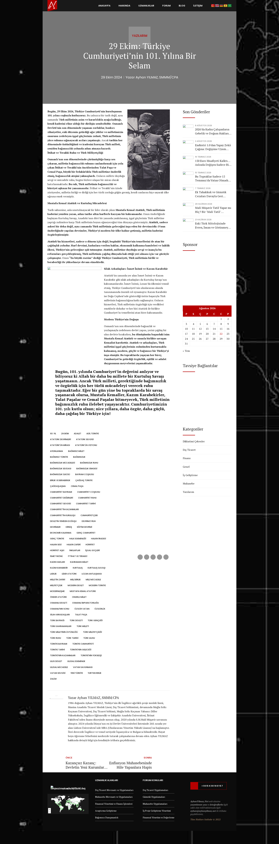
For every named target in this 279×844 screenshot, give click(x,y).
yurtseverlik (94, 673)
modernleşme (57, 591)
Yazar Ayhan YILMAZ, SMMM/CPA (152, 77)
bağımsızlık (79, 457)
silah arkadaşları (60, 614)
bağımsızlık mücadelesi (62, 462)
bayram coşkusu (84, 474)
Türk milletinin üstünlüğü (64, 632)
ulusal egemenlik (76, 661)
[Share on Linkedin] (153, 557)
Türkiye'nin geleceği (80, 649)
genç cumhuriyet (86, 532)
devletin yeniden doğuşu (63, 521)
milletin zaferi (57, 579)
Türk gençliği (95, 620)
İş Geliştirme (190, 475)
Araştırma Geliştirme (106, 810)
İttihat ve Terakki (77, 556)
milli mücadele (93, 579)
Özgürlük (99, 608)
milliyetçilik (56, 585)
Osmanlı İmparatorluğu (85, 602)
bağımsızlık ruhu (89, 462)
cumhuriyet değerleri (61, 497)
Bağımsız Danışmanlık (106, 817)
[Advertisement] (207, 275)
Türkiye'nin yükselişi (91, 655)
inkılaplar (74, 550)
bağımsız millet (76, 451)
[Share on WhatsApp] (166, 557)
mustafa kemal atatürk (83, 591)
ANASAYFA (104, 5)
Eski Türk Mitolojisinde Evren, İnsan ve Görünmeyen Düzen (213, 225)
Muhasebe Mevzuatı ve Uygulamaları (114, 796)
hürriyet (90, 544)
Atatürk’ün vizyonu (86, 445)
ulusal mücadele (59, 667)
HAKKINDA (124, 5)
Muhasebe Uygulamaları (155, 803)
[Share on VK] (159, 557)
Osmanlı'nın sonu (59, 608)
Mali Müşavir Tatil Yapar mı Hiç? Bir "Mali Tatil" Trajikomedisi (213, 210)
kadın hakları (57, 562)
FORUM (166, 5)
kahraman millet (79, 562)
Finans (187, 458)
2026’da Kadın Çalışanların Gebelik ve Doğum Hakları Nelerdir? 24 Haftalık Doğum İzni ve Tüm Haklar (212, 131)
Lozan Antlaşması (92, 573)
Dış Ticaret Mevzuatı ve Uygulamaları (114, 790)
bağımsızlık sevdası (60, 468)
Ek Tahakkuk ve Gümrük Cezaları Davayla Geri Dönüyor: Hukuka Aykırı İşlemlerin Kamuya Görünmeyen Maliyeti (210, 194)
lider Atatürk (69, 573)
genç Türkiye (57, 538)
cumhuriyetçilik (89, 515)
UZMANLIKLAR (146, 5)
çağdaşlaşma (58, 486)
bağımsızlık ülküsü (60, 474)
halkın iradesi (98, 538)
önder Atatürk (58, 597)
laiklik (53, 573)
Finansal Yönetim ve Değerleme (158, 817)
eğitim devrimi (84, 527)
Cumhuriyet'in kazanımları (64, 509)
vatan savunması (82, 667)
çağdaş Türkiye (83, 480)
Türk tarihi (72, 638)
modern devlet (76, 585)
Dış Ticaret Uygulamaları (155, 790)
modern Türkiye (97, 585)
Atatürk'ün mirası (60, 445)
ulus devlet (56, 661)
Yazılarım (139, 36)
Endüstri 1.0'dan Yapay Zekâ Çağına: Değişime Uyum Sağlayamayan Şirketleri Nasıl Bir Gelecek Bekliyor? (213, 147)
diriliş (69, 527)
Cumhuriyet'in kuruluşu (62, 515)
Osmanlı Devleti (58, 602)
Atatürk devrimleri (60, 439)
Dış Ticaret (189, 450)
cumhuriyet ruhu (87, 497)
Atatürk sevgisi (84, 439)
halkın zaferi (73, 544)
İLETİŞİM (197, 5)
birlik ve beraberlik (60, 480)
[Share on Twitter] (146, 557)
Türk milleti (83, 626)
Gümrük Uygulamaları (154, 796)
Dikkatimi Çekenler (194, 441)
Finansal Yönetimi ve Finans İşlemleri (113, 803)
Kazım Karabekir (59, 567)
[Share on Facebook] (140, 557)
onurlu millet (79, 597)
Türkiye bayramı (58, 643)
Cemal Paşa (77, 486)
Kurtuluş (78, 567)
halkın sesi (56, 544)
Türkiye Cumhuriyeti (82, 643)
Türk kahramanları (60, 626)
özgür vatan (81, 608)
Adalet (77, 433)
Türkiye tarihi (57, 649)
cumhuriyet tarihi (85, 503)
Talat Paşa (81, 614)
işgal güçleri (92, 550)
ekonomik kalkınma (60, 532)
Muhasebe (188, 483)
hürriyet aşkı (57, 550)
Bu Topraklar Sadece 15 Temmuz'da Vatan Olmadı (211, 178)
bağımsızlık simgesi (86, 468)
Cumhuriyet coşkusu (88, 492)
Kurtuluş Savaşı (96, 567)
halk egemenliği (77, 538)
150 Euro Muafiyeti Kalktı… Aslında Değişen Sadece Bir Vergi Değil (212, 163)
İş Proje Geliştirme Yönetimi (157, 810)
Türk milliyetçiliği (92, 632)
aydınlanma (56, 451)
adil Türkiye (92, 433)
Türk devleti (76, 620)
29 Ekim (65, 433)
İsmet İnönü (56, 556)
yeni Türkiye (77, 673)
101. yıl (53, 433)
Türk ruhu (55, 638)
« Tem (186, 351)
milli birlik (75, 579)
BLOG (182, 5)
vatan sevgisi (57, 673)
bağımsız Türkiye (59, 457)
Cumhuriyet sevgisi (60, 503)
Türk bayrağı (57, 620)
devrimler (55, 527)
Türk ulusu (89, 638)
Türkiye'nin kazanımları (62, 655)
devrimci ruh (89, 521)
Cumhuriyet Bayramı (61, 492)
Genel (186, 466)
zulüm (53, 678)
